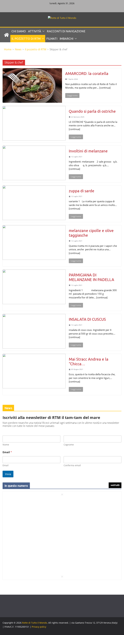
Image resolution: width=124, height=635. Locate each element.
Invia (8, 474)
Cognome (69, 444)
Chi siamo (18, 31)
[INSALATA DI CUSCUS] (34, 331)
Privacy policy (39, 626)
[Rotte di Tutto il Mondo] (6, 35)
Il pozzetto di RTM (26, 38)
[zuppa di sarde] (34, 203)
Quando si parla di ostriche (92, 111)
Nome (6, 444)
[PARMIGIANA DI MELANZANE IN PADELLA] (34, 287)
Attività (34, 31)
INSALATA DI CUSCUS (87, 319)
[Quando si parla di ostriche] (34, 123)
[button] (43, 31)
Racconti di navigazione (66, 31)
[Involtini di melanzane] (34, 163)
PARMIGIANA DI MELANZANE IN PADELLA (92, 277)
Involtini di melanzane (88, 151)
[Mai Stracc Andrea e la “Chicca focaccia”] (34, 371)
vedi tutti (115, 485)
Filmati (51, 38)
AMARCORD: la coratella (86, 73)
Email (6, 465)
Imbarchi (66, 38)
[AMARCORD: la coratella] (32, 85)
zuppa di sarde (81, 191)
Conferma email (72, 465)
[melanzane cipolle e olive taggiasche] (34, 242)
